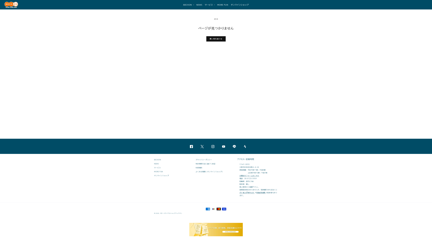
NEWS (156, 164)
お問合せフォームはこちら (249, 175)
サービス (157, 167)
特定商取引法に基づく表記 (205, 164)
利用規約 (199, 167)
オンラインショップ (161, 175)
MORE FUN (158, 171)
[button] (188, 4)
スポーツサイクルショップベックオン (171, 213)
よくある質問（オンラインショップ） (210, 171)
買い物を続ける (216, 39)
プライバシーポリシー (204, 160)
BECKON (157, 160)
